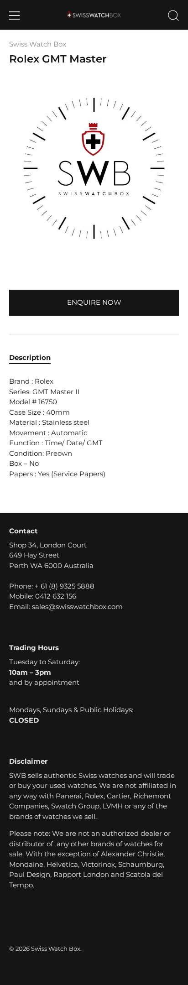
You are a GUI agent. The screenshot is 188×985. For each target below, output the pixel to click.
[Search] (173, 17)
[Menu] (15, 15)
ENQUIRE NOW (94, 302)
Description (30, 357)
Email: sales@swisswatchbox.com (66, 606)
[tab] (34, 358)
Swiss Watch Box (37, 44)
